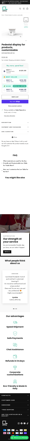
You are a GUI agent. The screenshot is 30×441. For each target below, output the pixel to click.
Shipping (11, 60)
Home (3, 15)
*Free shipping (8, 410)
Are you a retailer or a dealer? (12, 415)
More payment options (15, 106)
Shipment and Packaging (11, 127)
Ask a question (7, 131)
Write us (7, 252)
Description (6, 122)
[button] (4, 3)
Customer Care (8, 400)
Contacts (6, 395)
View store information (9, 116)
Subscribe (6, 405)
